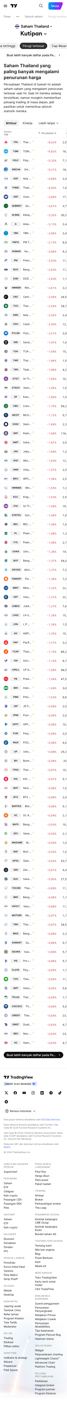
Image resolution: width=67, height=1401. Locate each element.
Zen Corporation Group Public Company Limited (27, 869)
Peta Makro (11, 1274)
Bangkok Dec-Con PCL (27, 897)
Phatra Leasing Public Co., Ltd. (27, 533)
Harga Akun (42, 1175)
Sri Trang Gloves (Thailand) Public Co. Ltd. (27, 378)
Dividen (8, 1247)
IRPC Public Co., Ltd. (27, 478)
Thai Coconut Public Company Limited (29, 1006)
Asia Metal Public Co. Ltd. (27, 315)
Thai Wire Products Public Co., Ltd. (27, 360)
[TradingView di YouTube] (24, 1092)
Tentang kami (43, 1245)
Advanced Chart (45, 1362)
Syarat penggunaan (47, 1303)
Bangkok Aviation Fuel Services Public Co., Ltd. (27, 824)
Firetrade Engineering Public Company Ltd (27, 542)
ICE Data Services (50, 1119)
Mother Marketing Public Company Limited (28, 915)
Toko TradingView (46, 1277)
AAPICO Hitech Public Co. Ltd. (27, 633)
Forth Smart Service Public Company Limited (28, 578)
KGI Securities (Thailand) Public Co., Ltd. (27, 778)
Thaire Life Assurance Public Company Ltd (27, 187)
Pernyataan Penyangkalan (43, 1309)
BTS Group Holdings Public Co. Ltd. (27, 797)
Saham (8, 1183)
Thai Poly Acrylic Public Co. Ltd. (27, 142)
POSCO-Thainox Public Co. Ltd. (27, 742)
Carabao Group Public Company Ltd (27, 405)
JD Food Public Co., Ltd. (27, 706)
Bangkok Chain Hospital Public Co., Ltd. (27, 269)
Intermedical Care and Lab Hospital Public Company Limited (27, 687)
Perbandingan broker (48, 1203)
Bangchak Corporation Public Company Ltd (27, 560)
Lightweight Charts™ (47, 1358)
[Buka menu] (5, 6)
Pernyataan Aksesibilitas (42, 1325)
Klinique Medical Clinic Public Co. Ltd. (27, 214)
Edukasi (8, 1342)
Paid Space (11, 1369)
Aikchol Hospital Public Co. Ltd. (27, 460)
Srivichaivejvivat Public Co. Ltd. (27, 660)
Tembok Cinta (12, 1310)
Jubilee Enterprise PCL (27, 606)
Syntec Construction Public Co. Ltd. (28, 515)
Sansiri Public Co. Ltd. (27, 342)
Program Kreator (14, 1318)
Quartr (7, 1147)
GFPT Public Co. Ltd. (27, 724)
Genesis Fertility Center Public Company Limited (27, 833)
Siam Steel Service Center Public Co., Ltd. (27, 424)
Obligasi (9, 1191)
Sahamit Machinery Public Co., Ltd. (27, 442)
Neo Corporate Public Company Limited (27, 1033)
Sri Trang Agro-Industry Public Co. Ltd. (27, 506)
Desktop (9, 1294)
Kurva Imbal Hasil (14, 1266)
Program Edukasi (45, 1393)
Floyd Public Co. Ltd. (27, 969)
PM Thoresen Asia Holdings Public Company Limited (27, 242)
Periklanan (41, 1381)
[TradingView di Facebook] (15, 1092)
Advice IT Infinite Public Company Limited (28, 569)
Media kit (40, 1266)
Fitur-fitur (40, 1171)
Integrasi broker (44, 1385)
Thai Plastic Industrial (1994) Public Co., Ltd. (27, 997)
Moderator (10, 1326)
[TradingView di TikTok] (60, 1092)
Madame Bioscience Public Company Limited (29, 842)
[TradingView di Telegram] (51, 1092)
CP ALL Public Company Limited (27, 669)
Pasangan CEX (13, 1199)
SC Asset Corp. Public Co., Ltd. (27, 815)
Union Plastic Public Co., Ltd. (27, 751)
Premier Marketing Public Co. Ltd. (27, 260)
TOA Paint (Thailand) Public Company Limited (27, 351)
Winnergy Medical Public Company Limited (28, 487)
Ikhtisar (39, 1195)
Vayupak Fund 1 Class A (27, 906)
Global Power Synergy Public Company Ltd (27, 860)
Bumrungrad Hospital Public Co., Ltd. (27, 760)
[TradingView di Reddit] (6, 1101)
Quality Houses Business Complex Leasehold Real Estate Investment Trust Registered (28, 205)
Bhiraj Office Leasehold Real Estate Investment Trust (28, 806)
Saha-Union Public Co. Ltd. (27, 878)
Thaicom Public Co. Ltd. (28, 888)
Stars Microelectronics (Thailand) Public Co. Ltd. (27, 988)
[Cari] (41, 6)
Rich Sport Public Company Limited (27, 851)
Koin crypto (10, 1195)
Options (8, 1270)
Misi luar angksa (45, 1249)
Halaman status (44, 1338)
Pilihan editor (11, 1346)
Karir (38, 1261)
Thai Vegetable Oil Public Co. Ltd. (27, 305)
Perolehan (10, 1243)
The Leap (41, 1207)
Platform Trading (45, 1366)
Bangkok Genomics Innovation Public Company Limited (27, 933)
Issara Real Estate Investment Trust (28, 951)
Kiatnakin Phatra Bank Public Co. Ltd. (27, 433)
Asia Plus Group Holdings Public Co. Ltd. (27, 178)
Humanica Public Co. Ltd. (28, 251)
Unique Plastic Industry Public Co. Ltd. (27, 469)
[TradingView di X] (6, 1092)
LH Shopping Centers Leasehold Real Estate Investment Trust (27, 615)
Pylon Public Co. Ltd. (27, 333)
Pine (6, 1207)
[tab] (33, 46)
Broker (39, 1199)
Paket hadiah (43, 1183)
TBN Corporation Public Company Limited (27, 233)
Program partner (45, 1389)
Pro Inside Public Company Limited (27, 960)
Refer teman (11, 1314)
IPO (6, 1251)
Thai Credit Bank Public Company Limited (28, 1015)
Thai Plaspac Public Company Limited (27, 769)
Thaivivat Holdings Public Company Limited (27, 979)
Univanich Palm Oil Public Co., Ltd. (27, 551)
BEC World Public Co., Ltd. (27, 524)
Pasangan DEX (13, 1203)
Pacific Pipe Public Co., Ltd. (27, 642)
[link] (33, 55)
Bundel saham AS (45, 1234)
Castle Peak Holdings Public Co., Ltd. (27, 324)
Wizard (8, 1361)
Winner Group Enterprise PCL (28, 287)
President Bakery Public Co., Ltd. (27, 678)
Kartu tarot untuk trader (45, 1283)
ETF (6, 1187)
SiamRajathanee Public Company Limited (27, 1042)
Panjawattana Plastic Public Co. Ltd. (27, 733)
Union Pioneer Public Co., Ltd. (27, 596)
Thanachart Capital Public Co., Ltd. (27, 651)
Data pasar (41, 1179)
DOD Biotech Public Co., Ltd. (27, 278)
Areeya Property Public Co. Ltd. (27, 224)
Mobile (8, 1290)
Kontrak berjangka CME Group (46, 1221)
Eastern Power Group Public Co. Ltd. (27, 396)
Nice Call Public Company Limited (27, 788)
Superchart (10, 1171)
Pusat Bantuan (44, 1257)
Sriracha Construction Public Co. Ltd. (28, 169)
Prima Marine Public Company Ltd (27, 697)
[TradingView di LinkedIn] (42, 1092)
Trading (8, 1338)
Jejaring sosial (12, 1306)
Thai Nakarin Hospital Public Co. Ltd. (27, 924)
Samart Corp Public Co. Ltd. (28, 942)
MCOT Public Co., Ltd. (27, 415)
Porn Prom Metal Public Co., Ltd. (27, 715)
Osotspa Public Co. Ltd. (27, 196)
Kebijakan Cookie (45, 1319)
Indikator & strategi (15, 1357)
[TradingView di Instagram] (33, 1092)
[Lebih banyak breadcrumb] (17, 16)
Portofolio (9, 1262)
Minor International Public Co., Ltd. (27, 587)
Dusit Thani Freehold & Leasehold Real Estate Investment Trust (27, 1024)
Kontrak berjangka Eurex (46, 1228)
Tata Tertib (10, 1322)
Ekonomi (9, 1238)
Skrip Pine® (11, 1279)
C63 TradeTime (44, 1289)
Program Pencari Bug (48, 1334)
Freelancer (10, 1365)
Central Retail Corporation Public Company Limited (27, 296)
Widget (39, 1350)
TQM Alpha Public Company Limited (27, 151)
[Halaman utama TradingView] (14, 6)
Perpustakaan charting (49, 1354)
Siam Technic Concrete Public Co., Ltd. (27, 387)
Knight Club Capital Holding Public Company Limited (27, 496)
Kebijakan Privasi (45, 1315)
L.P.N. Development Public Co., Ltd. (27, 624)
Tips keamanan (44, 1330)
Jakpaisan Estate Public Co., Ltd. (27, 451)
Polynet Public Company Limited (27, 160)
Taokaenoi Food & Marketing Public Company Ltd (27, 369)
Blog (37, 1253)
